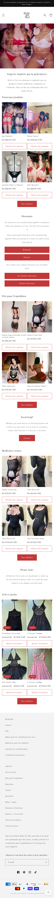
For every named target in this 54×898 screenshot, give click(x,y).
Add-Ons (8, 766)
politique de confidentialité (16, 749)
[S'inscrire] (46, 862)
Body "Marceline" (33, 185)
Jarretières (9, 796)
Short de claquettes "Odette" (36, 386)
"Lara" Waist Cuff (33, 490)
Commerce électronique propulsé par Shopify (32, 893)
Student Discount (27, 283)
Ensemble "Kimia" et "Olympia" (12, 185)
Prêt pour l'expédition (14, 778)
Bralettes (27, 250)
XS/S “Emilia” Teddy (9, 682)
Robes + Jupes (11, 802)
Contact (27, 438)
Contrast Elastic (11, 826)
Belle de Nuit (17, 893)
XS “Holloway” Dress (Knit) (11, 633)
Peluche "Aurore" (33, 136)
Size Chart (27, 50)
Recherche (9, 719)
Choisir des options (14, 146)
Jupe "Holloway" (7, 136)
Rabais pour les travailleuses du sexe (20, 737)
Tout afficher (27, 204)
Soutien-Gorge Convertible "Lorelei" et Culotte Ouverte (14, 336)
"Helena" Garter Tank (34, 335)
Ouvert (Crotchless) (13, 820)
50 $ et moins (10, 772)
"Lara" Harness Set (8, 538)
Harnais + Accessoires (14, 814)
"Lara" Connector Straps (35, 538)
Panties (27, 257)
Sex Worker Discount (27, 276)
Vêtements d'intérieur (14, 808)
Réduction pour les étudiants (17, 743)
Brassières (9, 784)
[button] (3, 15)
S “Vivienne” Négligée (34, 633)
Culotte (8, 790)
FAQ (7, 731)
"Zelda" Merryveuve (8, 386)
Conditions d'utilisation (15, 755)
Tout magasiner (27, 42)
